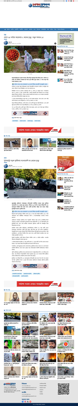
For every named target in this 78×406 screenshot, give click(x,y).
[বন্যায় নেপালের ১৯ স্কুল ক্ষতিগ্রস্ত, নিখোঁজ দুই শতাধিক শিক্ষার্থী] (65, 371)
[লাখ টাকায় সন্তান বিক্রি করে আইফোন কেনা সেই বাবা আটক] (12, 344)
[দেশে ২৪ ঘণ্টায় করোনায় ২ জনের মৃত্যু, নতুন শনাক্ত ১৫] (30, 59)
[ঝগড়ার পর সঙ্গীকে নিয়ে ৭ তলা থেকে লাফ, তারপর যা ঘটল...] (48, 344)
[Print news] (55, 43)
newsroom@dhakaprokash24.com (29, 387)
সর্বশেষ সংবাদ (8, 310)
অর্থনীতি (21, 29)
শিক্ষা (55, 29)
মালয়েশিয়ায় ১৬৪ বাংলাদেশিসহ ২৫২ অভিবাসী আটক (67, 201)
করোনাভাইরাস (15, 120)
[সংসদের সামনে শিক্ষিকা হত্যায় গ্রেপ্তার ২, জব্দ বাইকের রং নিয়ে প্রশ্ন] (30, 357)
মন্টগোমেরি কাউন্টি (16, 276)
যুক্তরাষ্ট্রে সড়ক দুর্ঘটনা (27, 273)
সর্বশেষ (8, 29)
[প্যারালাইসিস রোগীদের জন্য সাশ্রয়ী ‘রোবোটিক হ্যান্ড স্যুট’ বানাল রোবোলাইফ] (30, 330)
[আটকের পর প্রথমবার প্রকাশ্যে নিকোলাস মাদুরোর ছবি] (30, 296)
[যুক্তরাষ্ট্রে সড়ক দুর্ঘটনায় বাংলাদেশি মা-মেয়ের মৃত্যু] (65, 142)
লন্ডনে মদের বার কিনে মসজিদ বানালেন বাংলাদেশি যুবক (68, 188)
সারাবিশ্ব (30, 29)
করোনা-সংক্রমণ (23, 120)
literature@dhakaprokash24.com (29, 389)
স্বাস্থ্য (48, 29)
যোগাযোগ (41, 389)
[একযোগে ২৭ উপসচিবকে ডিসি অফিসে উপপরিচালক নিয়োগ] (65, 344)
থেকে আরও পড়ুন (17, 117)
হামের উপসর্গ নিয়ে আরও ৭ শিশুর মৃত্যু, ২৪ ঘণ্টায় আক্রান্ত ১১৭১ (69, 52)
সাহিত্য (51, 29)
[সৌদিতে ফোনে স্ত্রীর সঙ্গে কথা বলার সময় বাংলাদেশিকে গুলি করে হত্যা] (30, 142)
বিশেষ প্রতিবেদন (61, 29)
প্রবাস (5, 158)
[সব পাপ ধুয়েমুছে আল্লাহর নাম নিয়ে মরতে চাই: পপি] (12, 296)
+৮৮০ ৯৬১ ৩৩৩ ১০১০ (26, 385)
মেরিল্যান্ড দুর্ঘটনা (36, 273)
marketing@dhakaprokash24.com (29, 396)
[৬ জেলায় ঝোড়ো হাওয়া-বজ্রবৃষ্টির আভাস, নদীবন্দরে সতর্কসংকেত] (48, 371)
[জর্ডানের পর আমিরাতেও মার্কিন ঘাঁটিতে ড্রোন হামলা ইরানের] (12, 142)
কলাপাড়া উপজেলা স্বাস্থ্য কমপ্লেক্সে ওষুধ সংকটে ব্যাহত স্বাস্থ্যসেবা (68, 58)
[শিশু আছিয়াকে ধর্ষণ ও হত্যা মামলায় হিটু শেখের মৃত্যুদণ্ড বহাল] (48, 317)
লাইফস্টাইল (43, 29)
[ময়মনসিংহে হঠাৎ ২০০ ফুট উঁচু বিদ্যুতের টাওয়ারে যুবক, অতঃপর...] (12, 357)
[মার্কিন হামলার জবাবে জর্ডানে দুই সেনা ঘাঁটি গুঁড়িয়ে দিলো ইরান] (48, 357)
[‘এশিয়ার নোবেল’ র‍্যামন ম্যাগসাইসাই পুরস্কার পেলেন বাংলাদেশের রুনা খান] (65, 330)
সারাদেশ (26, 29)
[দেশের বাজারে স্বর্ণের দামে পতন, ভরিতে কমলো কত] (65, 357)
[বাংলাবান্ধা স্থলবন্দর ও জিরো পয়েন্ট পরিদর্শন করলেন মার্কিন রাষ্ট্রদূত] (48, 142)
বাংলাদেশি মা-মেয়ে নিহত (17, 273)
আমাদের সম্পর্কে (43, 387)
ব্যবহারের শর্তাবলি (43, 385)
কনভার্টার (41, 394)
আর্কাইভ (41, 392)
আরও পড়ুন (7, 136)
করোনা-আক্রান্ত (37, 120)
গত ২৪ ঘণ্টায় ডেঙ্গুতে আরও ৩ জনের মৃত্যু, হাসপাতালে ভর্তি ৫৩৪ (68, 81)
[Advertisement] (39, 18)
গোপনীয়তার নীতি (43, 383)
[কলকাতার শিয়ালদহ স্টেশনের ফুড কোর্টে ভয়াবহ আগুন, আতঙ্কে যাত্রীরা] (48, 296)
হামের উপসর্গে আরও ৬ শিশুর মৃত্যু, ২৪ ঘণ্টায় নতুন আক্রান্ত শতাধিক (68, 65)
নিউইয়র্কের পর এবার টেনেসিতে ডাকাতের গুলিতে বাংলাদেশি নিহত (68, 194)
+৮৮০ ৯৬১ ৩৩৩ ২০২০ (26, 394)
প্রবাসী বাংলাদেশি (24, 276)
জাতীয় (12, 29)
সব (72, 29)
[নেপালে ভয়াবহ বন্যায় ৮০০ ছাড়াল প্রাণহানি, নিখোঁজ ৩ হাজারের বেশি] (30, 344)
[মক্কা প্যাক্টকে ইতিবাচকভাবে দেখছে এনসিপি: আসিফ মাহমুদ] (65, 296)
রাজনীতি (16, 29)
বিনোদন (38, 29)
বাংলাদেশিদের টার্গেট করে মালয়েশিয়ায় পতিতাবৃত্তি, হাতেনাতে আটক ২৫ (69, 208)
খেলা (34, 29)
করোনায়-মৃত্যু (30, 120)
